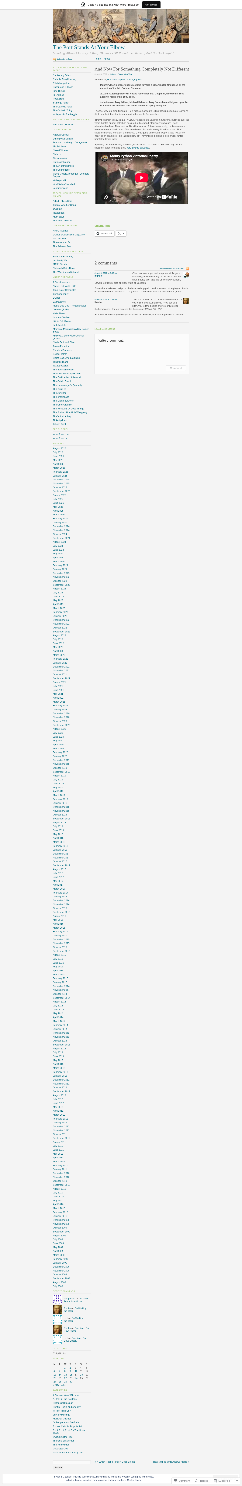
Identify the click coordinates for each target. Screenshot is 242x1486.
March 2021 (59, 701)
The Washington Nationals (66, 272)
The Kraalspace (61, 397)
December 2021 (61, 666)
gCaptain (57, 209)
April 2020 (58, 744)
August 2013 (59, 1048)
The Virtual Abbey (62, 416)
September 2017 (61, 865)
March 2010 (59, 1208)
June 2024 (58, 550)
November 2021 (61, 670)
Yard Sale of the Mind (64, 184)
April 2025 (58, 511)
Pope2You (58, 98)
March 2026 (59, 468)
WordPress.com (61, 434)
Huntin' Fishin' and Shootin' (67, 1407)
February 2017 (60, 892)
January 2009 (60, 1262)
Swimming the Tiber (63, 1437)
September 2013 (61, 1044)
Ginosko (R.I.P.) (61, 309)
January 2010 (60, 1216)
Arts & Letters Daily (62, 201)
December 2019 (61, 760)
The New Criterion (62, 220)
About (107, 58)
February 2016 (60, 931)
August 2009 (59, 1235)
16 (71, 1374)
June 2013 (58, 1056)
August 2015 (59, 955)
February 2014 (60, 1025)
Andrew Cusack (61, 134)
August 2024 (59, 542)
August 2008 (59, 1282)
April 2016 (58, 924)
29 (65, 1381)
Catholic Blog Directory (65, 79)
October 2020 (60, 721)
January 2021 (60, 709)
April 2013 (58, 1064)
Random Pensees (62, 350)
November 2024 (61, 530)
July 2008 (58, 1286)
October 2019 (60, 768)
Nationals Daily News (64, 268)
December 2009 (61, 1220)
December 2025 (61, 479)
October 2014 (60, 994)
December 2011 (61, 1126)
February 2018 (60, 846)
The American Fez (62, 242)
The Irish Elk (59, 389)
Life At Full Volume (62, 321)
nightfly (98, 275)
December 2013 (61, 1033)
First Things (59, 91)
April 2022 (58, 651)
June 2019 (58, 783)
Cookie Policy (134, 1480)
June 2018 (58, 830)
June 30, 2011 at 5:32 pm (106, 273)
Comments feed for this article (172, 269)
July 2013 (58, 1052)
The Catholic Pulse (62, 106)
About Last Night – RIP (64, 286)
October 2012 (60, 1087)
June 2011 (58, 1150)
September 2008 (61, 1278)
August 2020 (59, 729)
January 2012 (60, 1122)
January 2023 (60, 616)
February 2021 (60, 705)
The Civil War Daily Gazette (67, 373)
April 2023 (58, 604)
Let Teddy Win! (60, 260)
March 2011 (59, 1161)
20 (55, 1378)
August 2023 (59, 588)
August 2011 (59, 1142)
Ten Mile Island (60, 362)
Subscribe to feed (64, 59)
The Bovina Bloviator (63, 369)
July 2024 (58, 546)
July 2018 (58, 826)
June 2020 (58, 737)
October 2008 (60, 1274)
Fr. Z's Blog (58, 95)
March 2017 (59, 888)
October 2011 (60, 1134)
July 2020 (58, 733)
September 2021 (61, 678)
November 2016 (61, 904)
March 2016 (59, 928)
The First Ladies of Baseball (67, 377)
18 (81, 1374)
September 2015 (61, 951)
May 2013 (58, 1060)
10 (76, 1371)
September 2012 (61, 1091)
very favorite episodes (138, 147)
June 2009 (58, 1243)
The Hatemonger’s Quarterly (67, 385)
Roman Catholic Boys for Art (67, 1426)
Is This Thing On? (62, 1410)
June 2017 (58, 877)
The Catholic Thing (62, 110)
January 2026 (60, 475)
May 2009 (58, 1247)
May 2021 (58, 694)
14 (60, 1374)
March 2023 (59, 608)
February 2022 (60, 659)
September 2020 (61, 725)
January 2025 (60, 522)
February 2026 (60, 472)
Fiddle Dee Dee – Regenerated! (69, 305)
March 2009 (59, 1255)
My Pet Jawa (59, 146)
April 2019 (58, 791)
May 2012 (58, 1107)
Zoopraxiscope (60, 188)
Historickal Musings (63, 1403)
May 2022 (58, 647)
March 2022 (59, 655)
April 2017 (58, 885)
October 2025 (60, 487)
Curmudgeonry (60, 294)
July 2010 (58, 1192)
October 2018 (60, 814)
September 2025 (61, 491)
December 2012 (61, 1079)
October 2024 (60, 534)
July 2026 (58, 452)
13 (55, 1374)
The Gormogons (61, 170)
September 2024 (61, 538)
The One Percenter (62, 404)
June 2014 (58, 1009)
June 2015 (58, 963)
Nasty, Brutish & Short (64, 342)
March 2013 (59, 1068)
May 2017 (58, 881)
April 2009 (58, 1251)
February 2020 (60, 752)
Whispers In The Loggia (65, 114)
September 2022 (61, 631)
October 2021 (60, 674)
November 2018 (61, 811)
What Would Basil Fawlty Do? (68, 1452)
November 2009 (61, 1224)
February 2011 (60, 1165)
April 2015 (58, 970)
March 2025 (59, 514)
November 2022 (61, 623)
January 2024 (60, 569)
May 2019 (58, 787)
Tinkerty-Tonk (60, 420)
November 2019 (61, 764)
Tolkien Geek (59, 424)
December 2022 (61, 620)
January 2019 (60, 803)
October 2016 (60, 908)
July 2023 (58, 592)
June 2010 (58, 1196)
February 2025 (60, 518)
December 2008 (61, 1266)
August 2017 (59, 869)
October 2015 (60, 947)
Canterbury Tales (62, 75)
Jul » (63, 1385)
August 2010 (59, 1189)
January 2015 (60, 982)
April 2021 (58, 698)
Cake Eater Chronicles (64, 290)
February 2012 (60, 1118)
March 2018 (59, 842)
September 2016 (61, 912)
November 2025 (61, 483)
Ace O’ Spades (60, 230)
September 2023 (61, 585)
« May (56, 1385)
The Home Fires (61, 1444)
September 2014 (61, 998)
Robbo (67, 1308)
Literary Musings (61, 1414)
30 (71, 1381)
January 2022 (60, 662)
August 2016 (59, 916)
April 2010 (58, 1204)
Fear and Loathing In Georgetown (70, 142)
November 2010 (61, 1177)
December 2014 (61, 986)
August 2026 (59, 448)
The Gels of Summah (63, 1440)
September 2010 (61, 1185)
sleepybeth (69, 1298)
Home (98, 58)
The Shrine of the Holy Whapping (70, 412)
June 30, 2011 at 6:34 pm (106, 299)
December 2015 (61, 939)
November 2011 (61, 1130)
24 (76, 1378)
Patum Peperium (61, 346)
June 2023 (58, 596)
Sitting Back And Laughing (66, 358)
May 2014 (58, 1013)
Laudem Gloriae (61, 317)
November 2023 (61, 577)
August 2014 (59, 1001)
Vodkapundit (59, 180)
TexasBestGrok (60, 365)
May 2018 (58, 834)
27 (55, 1381)
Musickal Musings (62, 1418)
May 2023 (58, 600)
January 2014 (60, 1029)
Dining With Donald (63, 138)
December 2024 (61, 526)
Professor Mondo (62, 162)
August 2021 (59, 682)
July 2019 (58, 779)
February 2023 (60, 612)
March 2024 (59, 561)
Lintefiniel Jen (60, 325)
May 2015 (58, 966)
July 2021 (58, 686)
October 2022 (60, 627)
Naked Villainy (60, 150)
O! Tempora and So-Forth (66, 1422)
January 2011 (60, 1169)
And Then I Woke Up (63, 124)
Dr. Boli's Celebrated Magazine (69, 234)
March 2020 (59, 748)
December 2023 (61, 573)
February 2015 (60, 978)
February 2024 (60, 565)
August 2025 (59, 495)
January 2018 (60, 849)
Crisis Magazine (61, 83)
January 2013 (60, 1075)
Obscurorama (60, 158)
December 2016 (61, 900)
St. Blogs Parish (61, 102)
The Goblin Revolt (62, 381)
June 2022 (58, 643)
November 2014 (61, 990)
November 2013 (61, 1037)
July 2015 (58, 959)
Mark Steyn (58, 216)
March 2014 (59, 1021)
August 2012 (59, 1095)
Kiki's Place (59, 313)
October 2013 (60, 1040)
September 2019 (61, 772)
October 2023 (60, 581)
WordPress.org (60, 438)
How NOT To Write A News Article (171, 1462)
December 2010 (61, 1173)
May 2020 (58, 740)
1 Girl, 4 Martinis (61, 282)
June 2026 (58, 456)
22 (65, 1378)
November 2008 (61, 1270)
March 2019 (59, 795)
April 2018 (58, 838)
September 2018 (61, 818)
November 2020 (61, 717)
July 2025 (58, 499)
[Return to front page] (121, 42)
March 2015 (59, 974)
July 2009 (58, 1239)
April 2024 (58, 557)
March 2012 (59, 1115)
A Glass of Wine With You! (121, 74)
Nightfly (57, 154)
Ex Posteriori (59, 301)
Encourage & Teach (63, 87)
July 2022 (58, 639)
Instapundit (58, 213)
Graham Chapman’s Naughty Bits (124, 79)
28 (60, 1381)
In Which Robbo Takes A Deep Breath (115, 1462)
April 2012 (58, 1111)
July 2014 (58, 1005)
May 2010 (58, 1200)
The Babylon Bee (62, 246)
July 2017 (58, 873)
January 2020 (60, 756)
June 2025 (58, 503)
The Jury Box (59, 393)
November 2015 (61, 943)
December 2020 (61, 713)
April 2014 (58, 1017)
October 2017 (60, 861)
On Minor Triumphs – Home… (76, 1300)
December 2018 (61, 807)
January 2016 (60, 935)
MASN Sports (60, 264)
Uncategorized (60, 1448)
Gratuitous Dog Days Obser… (77, 1329)
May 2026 (58, 460)
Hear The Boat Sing (63, 256)
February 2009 (60, 1259)
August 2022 (59, 635)
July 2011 (58, 1146)
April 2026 (58, 464)
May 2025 (58, 507)
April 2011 (58, 1157)
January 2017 (60, 896)
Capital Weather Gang (64, 205)
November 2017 (61, 857)
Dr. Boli (56, 298)
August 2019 (59, 775)
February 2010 (60, 1212)
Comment (176, 368)
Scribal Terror (60, 354)
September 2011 (61, 1138)
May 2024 (58, 553)
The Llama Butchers (63, 400)
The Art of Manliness (63, 166)
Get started (151, 4)
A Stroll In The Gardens (65, 1399)
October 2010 (60, 1181)
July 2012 (58, 1099)
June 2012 (58, 1103)
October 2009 (60, 1227)
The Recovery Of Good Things (68, 408)
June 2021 (58, 690)
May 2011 (58, 1154)
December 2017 (61, 853)
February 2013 (60, 1072)
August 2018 (59, 822)
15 (65, 1374)
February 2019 (60, 799)
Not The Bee (59, 238)
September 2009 (61, 1231)
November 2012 (61, 1083)
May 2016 (58, 920)
